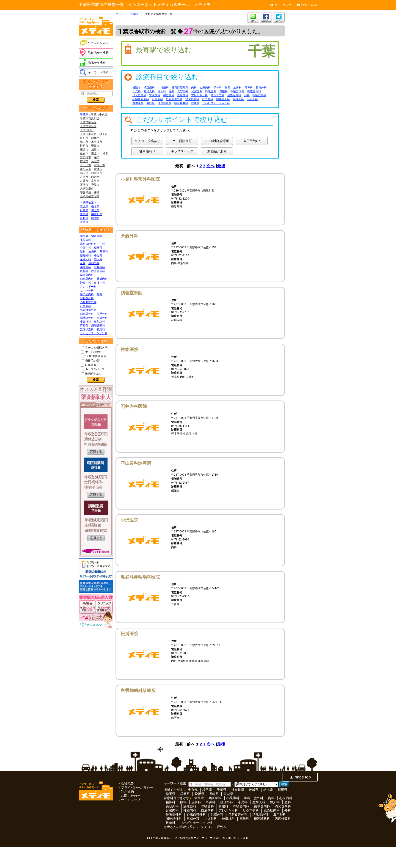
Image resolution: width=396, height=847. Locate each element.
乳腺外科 (85, 306)
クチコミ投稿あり (96, 347)
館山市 (84, 141)
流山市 (95, 161)
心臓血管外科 (88, 302)
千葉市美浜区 (88, 134)
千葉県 (84, 114)
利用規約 (127, 791)
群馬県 (84, 210)
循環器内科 (87, 275)
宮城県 (228, 794)
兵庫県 (84, 222)
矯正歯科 (96, 236)
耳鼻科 (104, 251)
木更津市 (96, 141)
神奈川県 (96, 214)
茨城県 (84, 206)
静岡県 (95, 218)
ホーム (120, 14)
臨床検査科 (87, 329)
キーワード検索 (98, 72)
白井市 (84, 180)
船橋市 (95, 138)
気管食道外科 (88, 310)
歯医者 (84, 236)
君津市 (98, 169)
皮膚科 (92, 251)
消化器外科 (87, 313)
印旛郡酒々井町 (89, 192)
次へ (210, 166)
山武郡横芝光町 (89, 196)
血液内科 (99, 282)
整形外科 (85, 255)
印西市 (95, 176)
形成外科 (102, 317)
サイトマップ (283, 5)
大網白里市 (87, 188)
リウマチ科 (87, 290)
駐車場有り (92, 365)
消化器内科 (87, 278)
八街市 (84, 176)
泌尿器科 (85, 267)
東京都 (84, 214)
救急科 (101, 329)
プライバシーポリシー (136, 787)
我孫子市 (99, 165)
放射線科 (99, 321)
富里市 (95, 180)
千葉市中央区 (99, 114)
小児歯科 (85, 239)
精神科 (98, 247)
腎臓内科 (102, 278)
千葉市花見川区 (89, 118)
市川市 (84, 138)
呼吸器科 (99, 267)
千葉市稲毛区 (88, 122)
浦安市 (84, 173)
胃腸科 (84, 271)
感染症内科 (87, 294)
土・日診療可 (93, 352)
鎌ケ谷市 (85, 169)
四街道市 (96, 173)
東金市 (95, 153)
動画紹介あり (93, 373)
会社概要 (127, 783)
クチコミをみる (98, 42)
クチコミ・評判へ (213, 827)
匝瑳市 (84, 184)
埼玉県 (95, 210)
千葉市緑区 (87, 130)
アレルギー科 (88, 286)
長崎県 (214, 794)
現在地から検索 (98, 52)
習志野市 (85, 157)
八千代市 (85, 165)
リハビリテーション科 (93, 333)
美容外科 (93, 263)
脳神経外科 (87, 317)
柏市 (96, 157)
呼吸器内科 (98, 271)
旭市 (105, 153)
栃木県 (95, 206)
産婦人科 (85, 259)
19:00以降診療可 (95, 356)
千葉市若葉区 (88, 126)
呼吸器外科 (87, 298)
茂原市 (84, 149)
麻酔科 (84, 325)
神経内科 (85, 282)
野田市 (95, 145)
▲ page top (300, 777)
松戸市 (84, 145)
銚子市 (103, 134)
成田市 (95, 149)
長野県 (84, 218)
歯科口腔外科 (88, 243)
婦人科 (98, 259)
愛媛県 (199, 794)
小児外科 (85, 321)
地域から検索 (97, 62)
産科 (82, 263)
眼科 (82, 251)
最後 (221, 166)
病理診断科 (98, 325)
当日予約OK (92, 360)
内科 (102, 243)
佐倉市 (84, 153)
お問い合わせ (309, 5)
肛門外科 (102, 313)
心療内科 (85, 247)
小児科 (98, 255)
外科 (99, 294)
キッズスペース (94, 369)
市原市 (84, 161)
